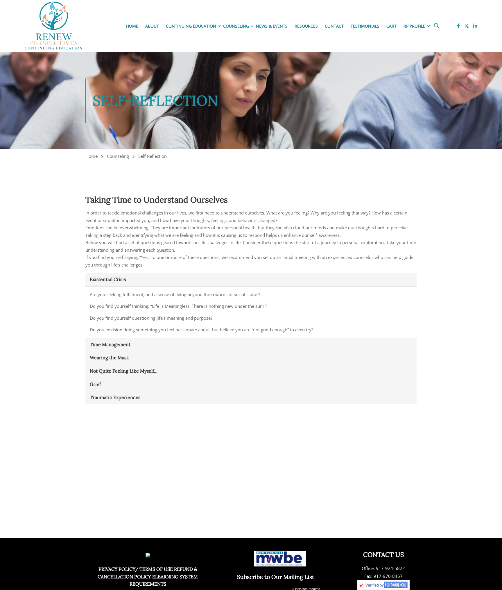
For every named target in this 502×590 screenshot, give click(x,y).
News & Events (272, 26)
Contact (334, 26)
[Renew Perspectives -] (54, 26)
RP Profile (414, 26)
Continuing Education (191, 26)
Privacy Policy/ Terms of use (135, 569)
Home (132, 26)
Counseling (236, 26)
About (152, 26)
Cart (391, 26)
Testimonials (365, 26)
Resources (306, 26)
